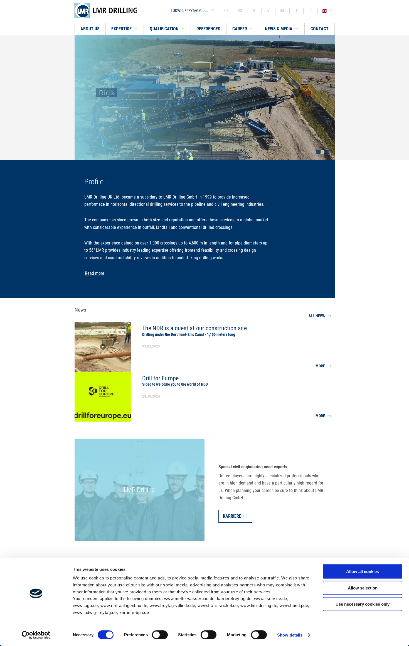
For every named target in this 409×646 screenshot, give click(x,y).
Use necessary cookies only (363, 604)
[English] (328, 11)
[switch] (160, 634)
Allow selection (363, 587)
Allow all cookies (362, 571)
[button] (125, 29)
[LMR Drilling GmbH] (120, 10)
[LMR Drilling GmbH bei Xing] (254, 11)
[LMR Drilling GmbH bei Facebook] (296, 11)
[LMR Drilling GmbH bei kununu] (268, 11)
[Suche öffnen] (226, 11)
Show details (289, 635)
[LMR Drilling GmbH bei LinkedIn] (240, 11)
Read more (94, 273)
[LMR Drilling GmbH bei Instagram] (310, 11)
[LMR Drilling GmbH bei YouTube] (282, 11)
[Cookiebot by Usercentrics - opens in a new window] (36, 635)
